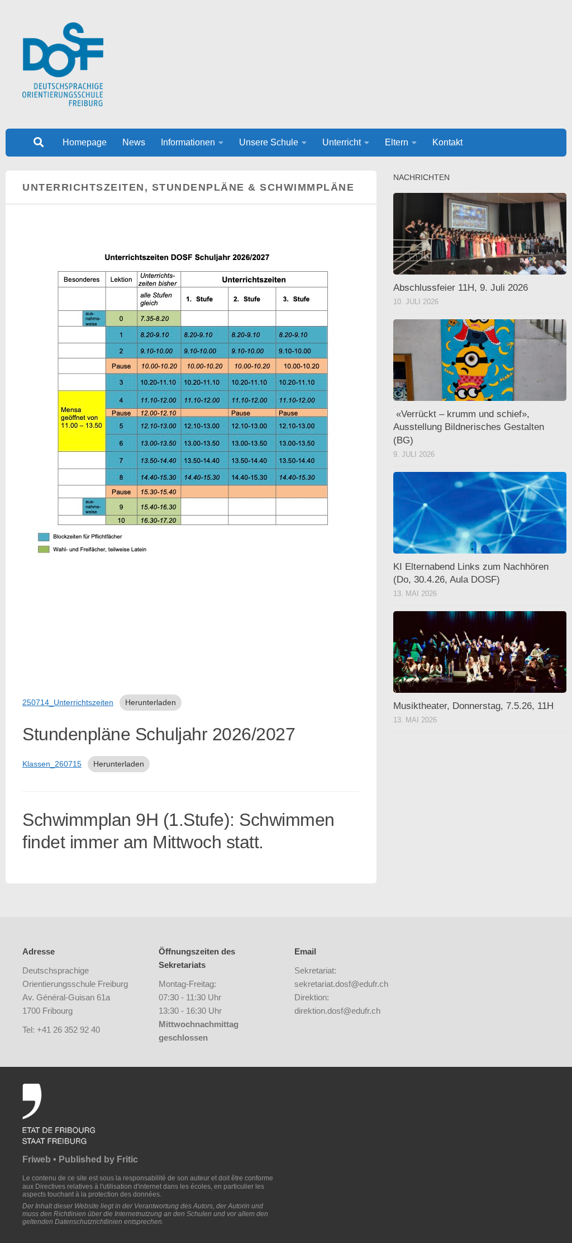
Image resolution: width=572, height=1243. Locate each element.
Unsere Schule (268, 142)
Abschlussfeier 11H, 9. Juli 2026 (460, 287)
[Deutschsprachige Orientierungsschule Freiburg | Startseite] (62, 64)
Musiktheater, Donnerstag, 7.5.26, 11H (473, 706)
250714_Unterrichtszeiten (67, 702)
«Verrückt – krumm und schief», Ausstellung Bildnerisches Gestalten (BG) (468, 427)
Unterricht (341, 142)
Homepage (85, 142)
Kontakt (447, 142)
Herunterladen (150, 702)
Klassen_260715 (52, 763)
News (133, 142)
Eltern (396, 142)
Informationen (188, 142)
